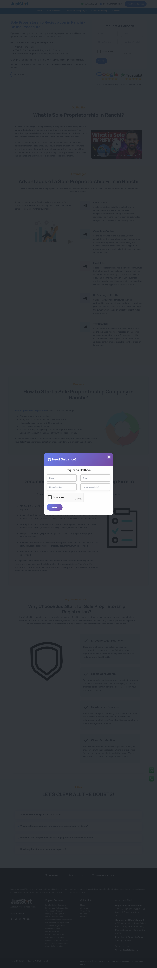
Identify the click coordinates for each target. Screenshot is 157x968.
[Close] (109, 457)
